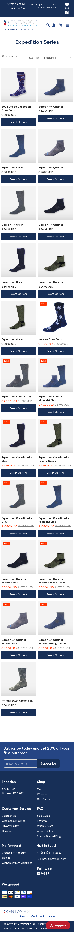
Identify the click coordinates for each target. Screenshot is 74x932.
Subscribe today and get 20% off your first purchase (37, 751)
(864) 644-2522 (51, 853)
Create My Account (14, 853)
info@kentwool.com (54, 859)
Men (39, 789)
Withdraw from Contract (17, 863)
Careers (7, 831)
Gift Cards (43, 799)
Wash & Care (45, 826)
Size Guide (43, 815)
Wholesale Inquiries (14, 821)
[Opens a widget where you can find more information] (58, 925)
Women (42, 794)
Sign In (6, 858)
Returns (42, 821)
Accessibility (45, 831)
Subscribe (48, 763)
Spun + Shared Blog (49, 836)
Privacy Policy (10, 826)
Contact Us (9, 815)
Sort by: (34, 57)
